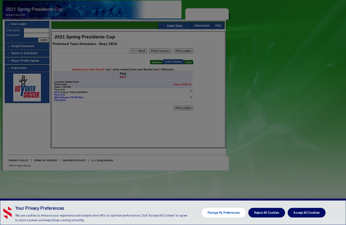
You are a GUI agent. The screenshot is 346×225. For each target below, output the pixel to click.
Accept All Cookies (306, 212)
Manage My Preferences (224, 212)
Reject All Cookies (266, 212)
